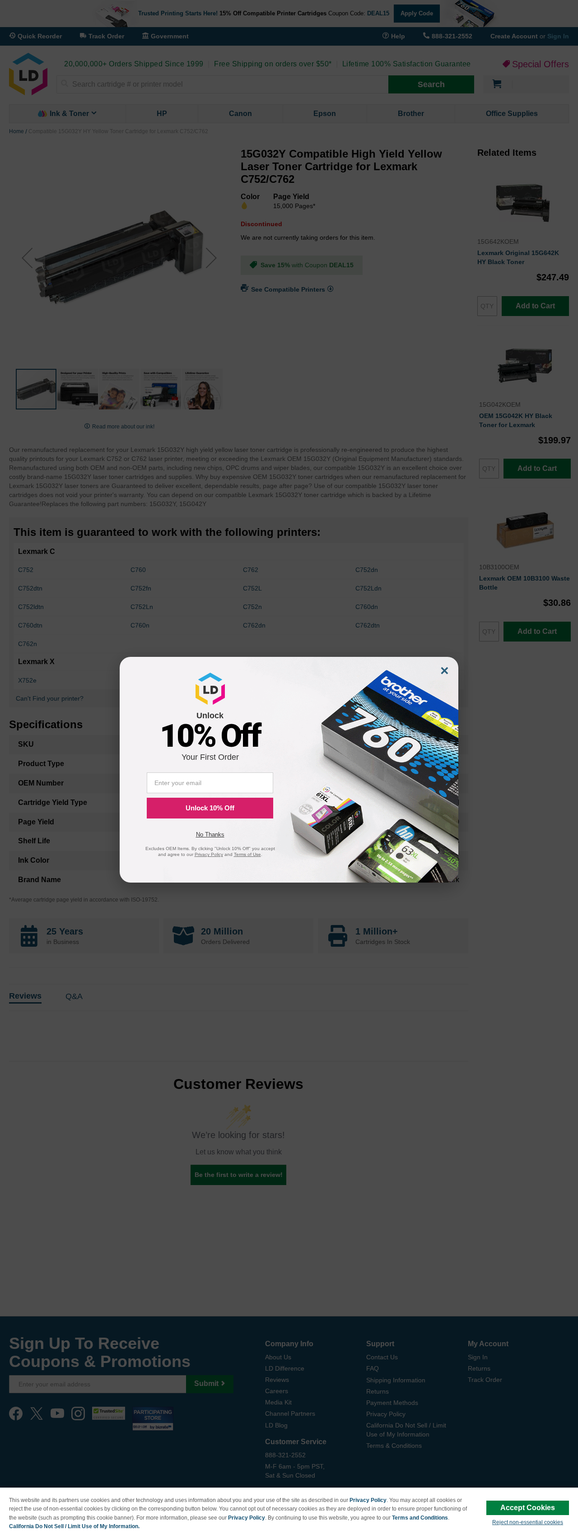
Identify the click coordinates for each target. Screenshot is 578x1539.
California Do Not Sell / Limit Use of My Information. (74, 1526)
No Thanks (210, 834)
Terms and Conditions (420, 1518)
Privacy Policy (368, 1500)
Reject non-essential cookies (527, 1522)
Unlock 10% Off (210, 808)
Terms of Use (247, 854)
